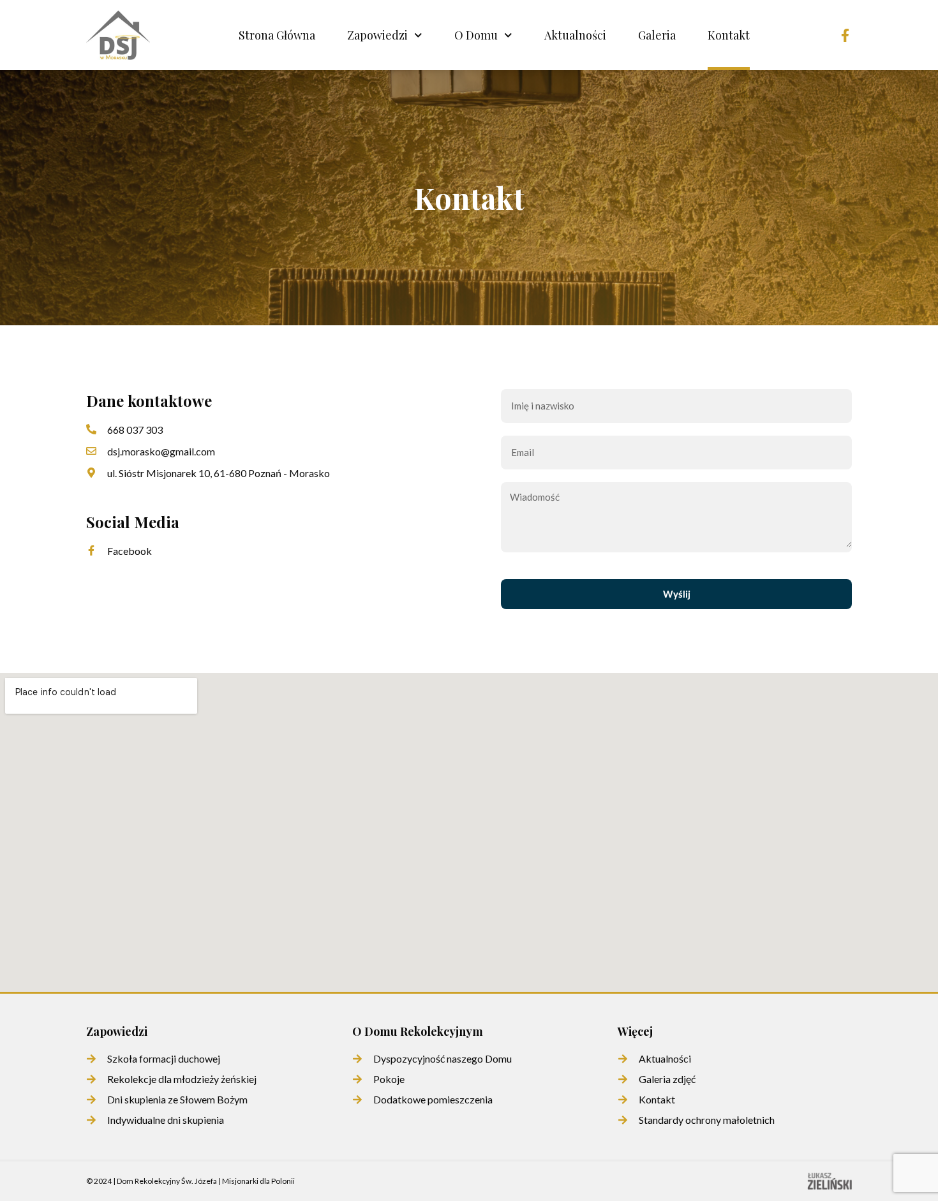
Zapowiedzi (377, 35)
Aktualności (575, 35)
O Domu (476, 35)
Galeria (657, 35)
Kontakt (729, 35)
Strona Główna (277, 35)
